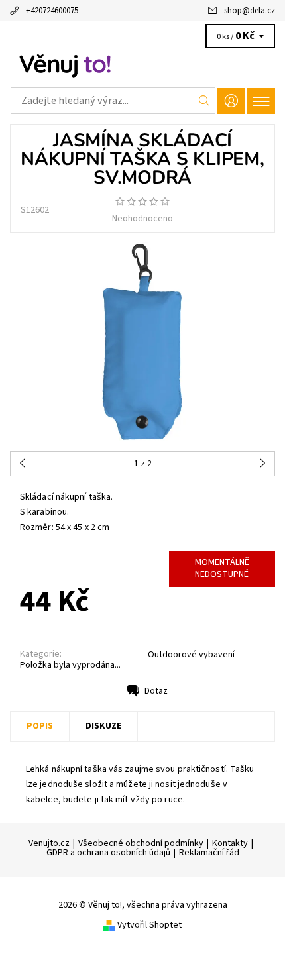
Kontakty (230, 843)
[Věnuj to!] (142, 65)
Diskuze (103, 726)
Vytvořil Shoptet (149, 924)
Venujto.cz (49, 843)
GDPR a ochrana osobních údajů (108, 852)
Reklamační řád (209, 852)
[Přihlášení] (231, 101)
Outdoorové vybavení (191, 654)
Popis (40, 726)
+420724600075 (52, 11)
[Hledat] (204, 100)
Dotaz (156, 691)
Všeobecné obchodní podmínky (140, 843)
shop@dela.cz (249, 11)
